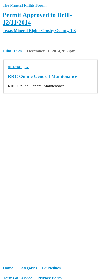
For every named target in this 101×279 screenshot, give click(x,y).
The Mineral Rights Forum (24, 5)
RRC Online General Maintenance (42, 76)
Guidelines (51, 268)
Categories (27, 268)
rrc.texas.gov (18, 67)
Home (8, 268)
